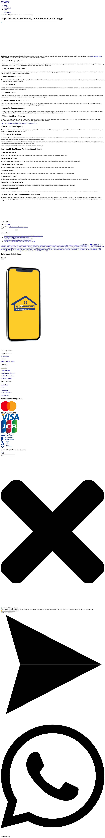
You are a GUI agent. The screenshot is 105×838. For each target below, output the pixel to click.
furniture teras (36, 246)
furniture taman (27, 246)
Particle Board (62, 248)
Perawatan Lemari (95, 248)
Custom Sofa (4, 368)
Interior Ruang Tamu (68, 246)
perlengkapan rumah (7, 249)
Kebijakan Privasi (5, 395)
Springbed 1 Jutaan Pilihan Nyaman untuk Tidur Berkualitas (18, 238)
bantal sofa (4, 245)
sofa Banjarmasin (28, 249)
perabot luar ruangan (73, 248)
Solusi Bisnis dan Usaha (6, 378)
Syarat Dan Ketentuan (6, 392)
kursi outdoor (99, 246)
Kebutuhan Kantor (5, 370)
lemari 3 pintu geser (7, 248)
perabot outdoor (85, 248)
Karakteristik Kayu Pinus (88, 246)
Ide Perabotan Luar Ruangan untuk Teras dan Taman (16, 237)
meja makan (54, 248)
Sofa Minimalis (58, 249)
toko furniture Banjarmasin (14, 250)
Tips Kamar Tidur (93, 249)
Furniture (7, 224)
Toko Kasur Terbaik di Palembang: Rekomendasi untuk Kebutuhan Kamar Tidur (23, 236)
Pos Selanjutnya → (23, 227)
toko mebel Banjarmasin (41, 250)
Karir (5, 10)
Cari (2, 228)
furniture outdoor (16, 246)
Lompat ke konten (5, 1)
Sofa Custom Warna (47, 249)
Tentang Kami (7, 8)
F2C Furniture (12, 245)
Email (2, 257)
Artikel (5, 9)
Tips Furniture (83, 249)
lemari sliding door (44, 248)
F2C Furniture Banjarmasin (24, 245)
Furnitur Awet (51, 245)
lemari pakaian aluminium (30, 248)
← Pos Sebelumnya (13, 227)
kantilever (77, 246)
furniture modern (6, 246)
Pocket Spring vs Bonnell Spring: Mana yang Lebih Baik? (18, 240)
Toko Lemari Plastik (27, 250)
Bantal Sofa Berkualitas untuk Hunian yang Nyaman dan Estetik (19, 241)
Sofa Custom (38, 249)
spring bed (75, 249)
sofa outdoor (67, 249)
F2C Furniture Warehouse (40, 245)
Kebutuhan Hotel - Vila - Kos (8, 373)
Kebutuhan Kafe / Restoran (7, 375)
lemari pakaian (17, 248)
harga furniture (57, 246)
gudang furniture (47, 246)
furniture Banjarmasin (74, 245)
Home (2, 14)
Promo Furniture (18, 249)
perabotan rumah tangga (96, 56)
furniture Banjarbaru (62, 245)
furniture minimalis (91, 244)
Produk (5, 5)
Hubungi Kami (7, 12)
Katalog (6, 6)
